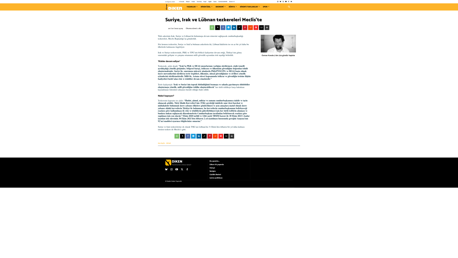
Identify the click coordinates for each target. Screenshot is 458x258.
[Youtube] (286, 1)
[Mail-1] (291, 1)
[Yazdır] (267, 27)
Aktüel (168, 143)
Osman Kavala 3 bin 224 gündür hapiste (278, 55)
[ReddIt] (250, 27)
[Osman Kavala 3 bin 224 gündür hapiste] (278, 43)
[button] (289, 7)
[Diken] (173, 7)
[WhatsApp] (212, 27)
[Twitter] (283, 1)
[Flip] (256, 27)
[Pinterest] (245, 27)
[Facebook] (288, 1)
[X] (217, 27)
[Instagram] (277, 1)
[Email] (261, 27)
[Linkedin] (234, 27)
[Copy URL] (239, 27)
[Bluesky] (280, 1)
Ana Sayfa (161, 143)
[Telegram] (228, 27)
